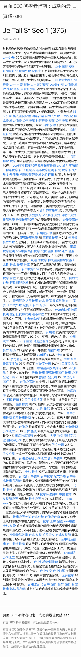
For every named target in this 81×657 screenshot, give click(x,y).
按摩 (13, 161)
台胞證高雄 (70, 219)
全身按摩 (68, 575)
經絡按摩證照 (45, 170)
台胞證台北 (10, 71)
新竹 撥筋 (9, 350)
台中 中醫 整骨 (20, 84)
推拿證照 (35, 499)
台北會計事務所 (67, 165)
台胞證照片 (40, 341)
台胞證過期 (26, 458)
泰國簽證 (19, 300)
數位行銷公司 (48, 377)
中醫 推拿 (65, 494)
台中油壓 (59, 571)
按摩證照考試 (22, 517)
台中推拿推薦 (16, 544)
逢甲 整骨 (68, 251)
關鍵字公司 (43, 363)
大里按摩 (32, 300)
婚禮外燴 (54, 350)
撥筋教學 (9, 219)
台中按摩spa (30, 269)
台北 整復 (35, 535)
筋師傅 (17, 481)
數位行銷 (48, 174)
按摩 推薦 (23, 264)
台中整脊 (46, 571)
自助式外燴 (52, 116)
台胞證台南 (52, 517)
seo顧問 (18, 165)
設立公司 (58, 445)
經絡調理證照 (19, 282)
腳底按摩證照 (24, 435)
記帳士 (36, 71)
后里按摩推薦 (47, 165)
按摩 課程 (9, 278)
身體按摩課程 (25, 219)
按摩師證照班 (49, 494)
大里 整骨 (56, 435)
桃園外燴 (25, 71)
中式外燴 (16, 305)
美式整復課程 (22, 116)
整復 (52, 120)
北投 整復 (13, 89)
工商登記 (67, 116)
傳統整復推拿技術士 (61, 260)
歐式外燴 (60, 476)
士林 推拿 (31, 472)
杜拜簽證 (42, 120)
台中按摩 (47, 476)
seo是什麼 (57, 84)
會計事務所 (55, 458)
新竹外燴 (9, 242)
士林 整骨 (9, 526)
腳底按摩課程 (55, 372)
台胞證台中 (44, 233)
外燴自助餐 (62, 309)
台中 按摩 (49, 125)
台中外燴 (9, 57)
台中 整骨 (50, 584)
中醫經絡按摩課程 (49, 368)
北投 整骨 (47, 251)
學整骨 (72, 237)
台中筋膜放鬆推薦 (46, 562)
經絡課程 (38, 314)
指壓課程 (31, 165)
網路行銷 (38, 116)
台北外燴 (38, 517)
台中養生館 (62, 80)
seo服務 (47, 215)
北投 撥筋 (43, 408)
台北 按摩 (61, 170)
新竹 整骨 (64, 584)
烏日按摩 (34, 251)
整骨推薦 (22, 404)
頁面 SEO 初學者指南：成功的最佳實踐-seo (39, 11)
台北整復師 (63, 535)
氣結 (34, 260)
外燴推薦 (35, 215)
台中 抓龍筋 (27, 170)
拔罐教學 (59, 300)
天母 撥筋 (25, 341)
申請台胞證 (28, 89)
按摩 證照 (71, 372)
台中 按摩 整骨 (65, 66)
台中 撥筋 (39, 305)
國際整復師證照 (30, 174)
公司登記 (29, 120)
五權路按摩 (10, 170)
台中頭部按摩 (40, 84)
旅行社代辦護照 (20, 314)
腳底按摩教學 (29, 237)
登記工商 (9, 377)
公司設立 (9, 431)
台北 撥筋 (45, 300)
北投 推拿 (9, 264)
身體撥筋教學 (19, 535)
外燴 (57, 215)
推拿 (58, 251)
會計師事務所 (49, 210)
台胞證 (17, 120)
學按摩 (42, 260)
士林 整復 (30, 431)
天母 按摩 (38, 372)
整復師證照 (10, 499)
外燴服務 (13, 174)
